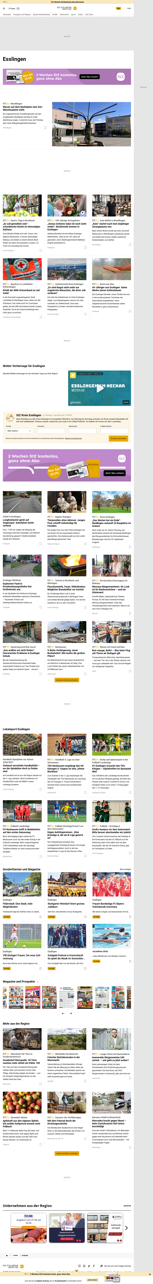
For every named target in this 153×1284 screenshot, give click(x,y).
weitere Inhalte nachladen (67, 680)
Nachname (73, 426)
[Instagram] (79, 1266)
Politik (54, 14)
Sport (73, 14)
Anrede (8, 426)
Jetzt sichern (92, 1280)
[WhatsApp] (84, 1266)
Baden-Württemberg (41, 14)
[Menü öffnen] (4, 8)
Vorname (40, 426)
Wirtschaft (64, 14)
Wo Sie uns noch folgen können (117, 1266)
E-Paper (12, 8)
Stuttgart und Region (22, 14)
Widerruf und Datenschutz (73, 438)
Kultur (80, 14)
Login (129, 8)
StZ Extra (89, 14)
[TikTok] (89, 1266)
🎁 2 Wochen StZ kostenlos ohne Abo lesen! (67, 2)
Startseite (7, 14)
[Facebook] (94, 1266)
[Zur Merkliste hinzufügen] (45, 128)
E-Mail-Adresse (105, 426)
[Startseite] (7, 1255)
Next (126, 1228)
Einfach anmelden (118, 438)
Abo (118, 8)
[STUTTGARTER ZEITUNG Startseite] (67, 8)
